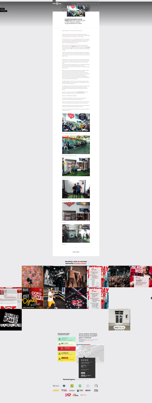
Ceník (92, 3)
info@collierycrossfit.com (85, 369)
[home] (57, 3)
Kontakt (98, 3)
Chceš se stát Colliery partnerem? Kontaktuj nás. (82, 379)
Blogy (95, 3)
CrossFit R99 (78, 36)
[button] (82, 3)
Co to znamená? (81, 341)
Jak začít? (78, 3)
